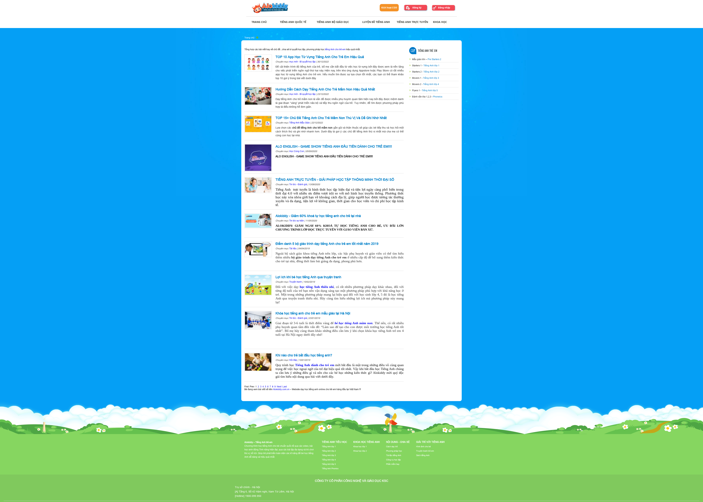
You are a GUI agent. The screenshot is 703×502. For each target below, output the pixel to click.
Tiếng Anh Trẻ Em (427, 50)
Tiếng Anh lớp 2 (431, 71)
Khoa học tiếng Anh (366, 441)
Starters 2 (417, 71)
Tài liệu (293, 248)
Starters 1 (417, 65)
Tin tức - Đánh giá (298, 184)
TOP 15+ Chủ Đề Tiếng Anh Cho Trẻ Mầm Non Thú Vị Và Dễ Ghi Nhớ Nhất (331, 118)
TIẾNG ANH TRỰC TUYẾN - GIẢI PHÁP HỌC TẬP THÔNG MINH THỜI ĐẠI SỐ (335, 179)
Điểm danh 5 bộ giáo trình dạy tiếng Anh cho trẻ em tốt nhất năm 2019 (327, 244)
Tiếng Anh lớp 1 (431, 65)
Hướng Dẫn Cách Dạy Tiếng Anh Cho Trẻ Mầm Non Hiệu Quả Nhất (325, 89)
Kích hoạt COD (389, 7)
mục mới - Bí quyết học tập (302, 61)
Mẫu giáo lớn (419, 59)
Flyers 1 (416, 90)
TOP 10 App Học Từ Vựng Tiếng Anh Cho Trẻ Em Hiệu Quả (320, 57)
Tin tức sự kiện (296, 220)
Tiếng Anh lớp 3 (431, 78)
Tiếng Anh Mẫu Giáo (299, 122)
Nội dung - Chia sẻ (398, 441)
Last (284, 386)
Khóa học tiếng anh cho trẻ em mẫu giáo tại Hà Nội (313, 313)
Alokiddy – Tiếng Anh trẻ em (258, 442)
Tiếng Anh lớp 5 (430, 90)
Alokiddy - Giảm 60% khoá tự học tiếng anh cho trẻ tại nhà (318, 216)
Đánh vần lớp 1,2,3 (422, 96)
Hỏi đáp (293, 360)
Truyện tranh (295, 281)
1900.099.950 (253, 495)
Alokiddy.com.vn (281, 389)
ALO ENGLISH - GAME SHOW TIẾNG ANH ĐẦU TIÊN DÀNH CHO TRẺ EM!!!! (334, 146)
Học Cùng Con (296, 151)
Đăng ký (416, 7)
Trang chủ (249, 37)
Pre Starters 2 (434, 59)
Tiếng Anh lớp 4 (431, 84)
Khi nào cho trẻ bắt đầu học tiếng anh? (304, 355)
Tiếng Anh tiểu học (334, 441)
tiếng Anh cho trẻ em (335, 49)
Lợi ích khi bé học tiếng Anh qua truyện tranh (308, 277)
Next (279, 386)
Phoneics (437, 96)
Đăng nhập (444, 7)
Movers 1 (417, 78)
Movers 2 (417, 84)
